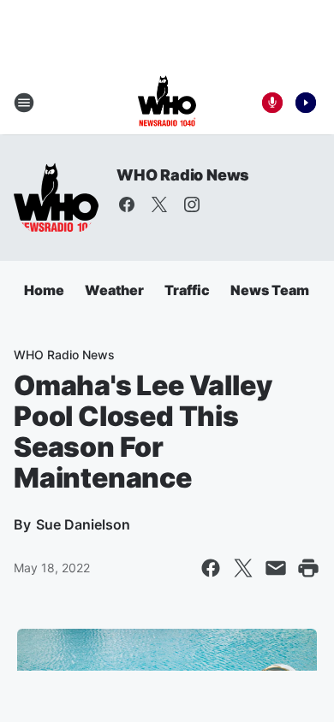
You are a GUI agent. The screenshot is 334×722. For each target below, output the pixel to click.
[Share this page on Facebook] (211, 568)
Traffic (187, 290)
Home (44, 290)
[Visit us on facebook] (126, 204)
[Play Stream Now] (305, 102)
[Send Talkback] (272, 102)
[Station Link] (167, 102)
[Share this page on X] (243, 568)
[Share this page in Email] (276, 568)
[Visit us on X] (159, 204)
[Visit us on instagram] (192, 204)
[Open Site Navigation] (24, 102)
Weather (114, 290)
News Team (269, 290)
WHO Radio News (182, 175)
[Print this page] (308, 568)
